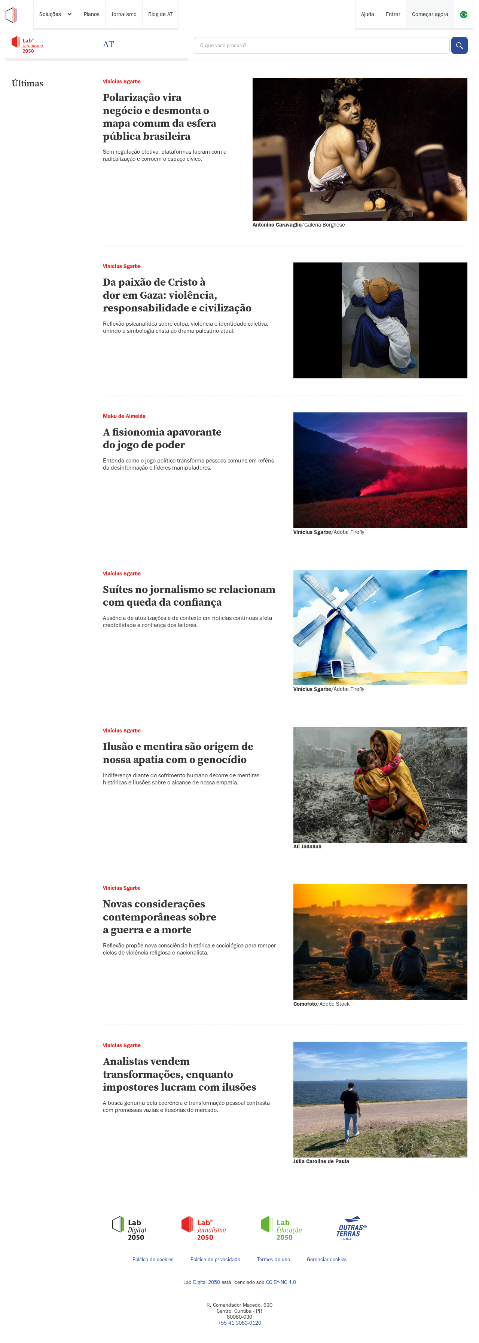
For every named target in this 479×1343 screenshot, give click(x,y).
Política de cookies (153, 1260)
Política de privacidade (215, 1260)
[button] (56, 15)
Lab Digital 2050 (201, 1282)
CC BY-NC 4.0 (281, 1282)
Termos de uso (273, 1260)
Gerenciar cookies (327, 1259)
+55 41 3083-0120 (239, 1323)
